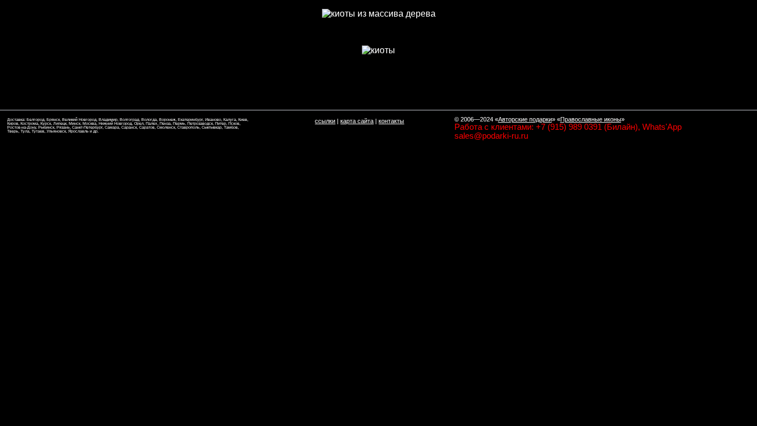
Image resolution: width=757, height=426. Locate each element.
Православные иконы (590, 119)
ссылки (325, 121)
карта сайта (357, 121)
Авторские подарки (525, 119)
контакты (391, 121)
